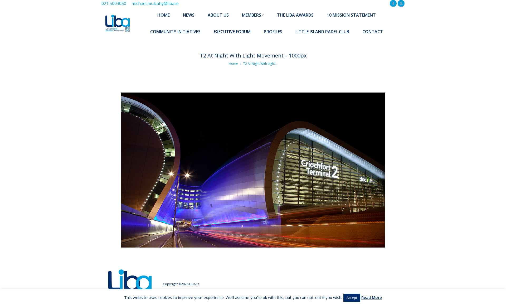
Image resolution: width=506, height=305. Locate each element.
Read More (371, 297)
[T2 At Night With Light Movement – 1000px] (253, 170)
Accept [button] (352, 297)
